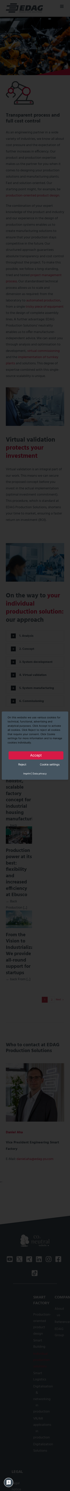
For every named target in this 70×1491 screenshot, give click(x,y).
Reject (22, 764)
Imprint (27, 773)
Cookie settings (50, 764)
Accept (36, 755)
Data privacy (40, 773)
